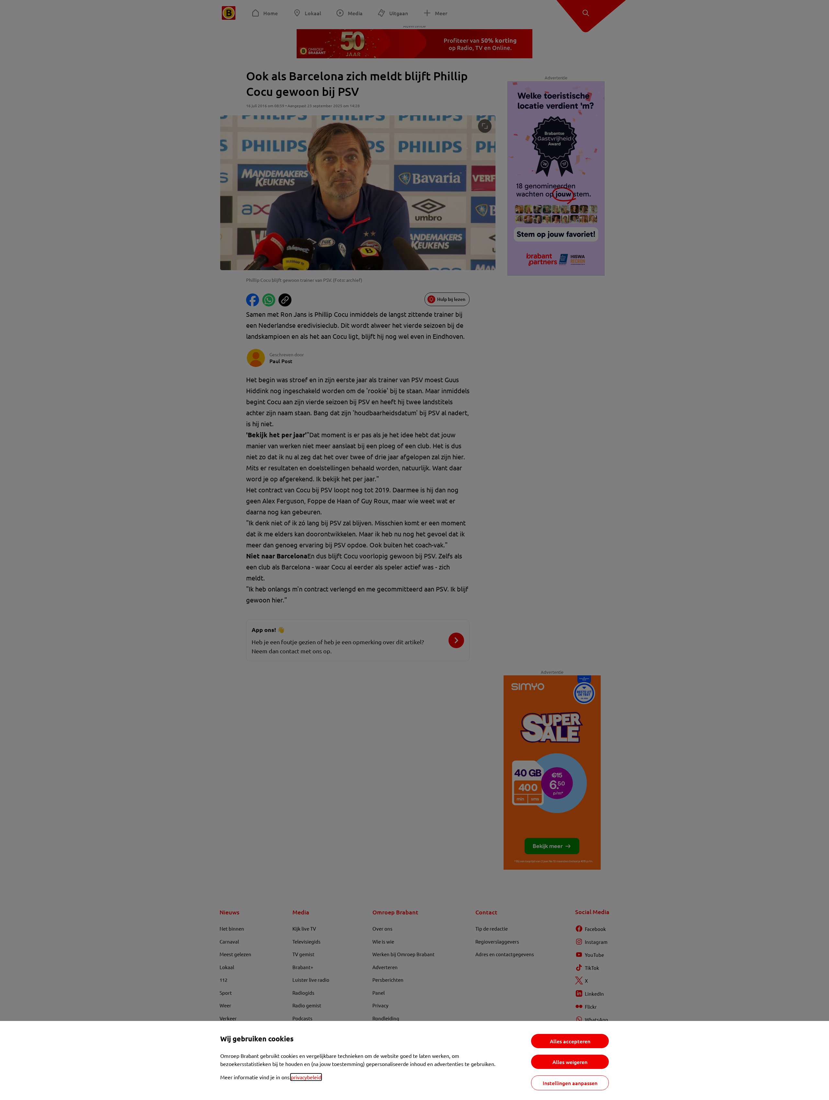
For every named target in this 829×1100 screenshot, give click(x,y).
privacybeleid (306, 1077)
